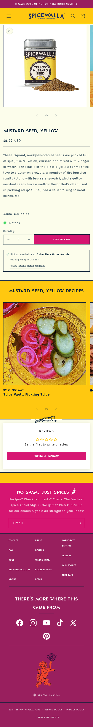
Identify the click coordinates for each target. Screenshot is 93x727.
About (12, 579)
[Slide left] (37, 115)
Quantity (8, 231)
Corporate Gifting (68, 543)
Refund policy (53, 709)
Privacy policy (75, 709)
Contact (13, 540)
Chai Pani (67, 575)
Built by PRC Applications (25, 709)
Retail (38, 579)
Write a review (46, 456)
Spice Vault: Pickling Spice (26, 394)
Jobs (11, 559)
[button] (8, 16)
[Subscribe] (79, 523)
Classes (66, 555)
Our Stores (69, 565)
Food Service (43, 569)
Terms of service (48, 717)
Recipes (39, 550)
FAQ (11, 550)
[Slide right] (56, 115)
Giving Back (42, 559)
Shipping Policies (19, 569)
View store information (27, 266)
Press (38, 540)
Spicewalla (44, 695)
